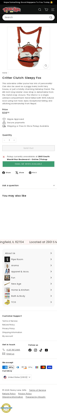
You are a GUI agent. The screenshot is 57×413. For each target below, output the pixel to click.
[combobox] (28, 17)
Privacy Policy (8, 328)
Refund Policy (8, 325)
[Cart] (46, 10)
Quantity (7, 135)
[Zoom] (45, 65)
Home (4, 73)
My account (7, 336)
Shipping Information (12, 332)
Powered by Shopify (36, 397)
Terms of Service (9, 321)
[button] (28, 164)
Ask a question (10, 185)
